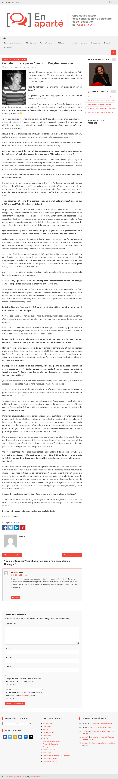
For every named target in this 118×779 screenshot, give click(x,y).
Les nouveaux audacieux (51, 741)
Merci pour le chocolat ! (51, 747)
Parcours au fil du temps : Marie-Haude (101, 97)
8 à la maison (47, 723)
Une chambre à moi (50, 758)
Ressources (95, 43)
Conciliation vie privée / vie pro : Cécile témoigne (98, 732)
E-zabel (45, 729)
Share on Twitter (10, 527)
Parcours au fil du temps (13, 43)
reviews (85, 731)
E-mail (9, 657)
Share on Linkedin (16, 527)
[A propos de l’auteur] (100, 74)
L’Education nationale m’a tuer (102, 723)
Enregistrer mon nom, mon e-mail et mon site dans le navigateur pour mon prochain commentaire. (23, 681)
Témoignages (31, 43)
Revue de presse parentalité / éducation (102, 108)
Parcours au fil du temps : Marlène (73, 555)
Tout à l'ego (47, 752)
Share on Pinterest (22, 527)
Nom (8, 648)
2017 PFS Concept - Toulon (13, 776)
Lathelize (46, 738)
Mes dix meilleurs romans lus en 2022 (101, 100)
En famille (73, 43)
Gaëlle (19, 67)
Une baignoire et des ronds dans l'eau (56, 755)
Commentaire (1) (31, 67)
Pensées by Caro (49, 749)
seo (83, 743)
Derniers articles (99, 91)
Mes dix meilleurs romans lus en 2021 (101, 112)
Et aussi (107, 43)
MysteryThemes (35, 776)
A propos (7, 47)
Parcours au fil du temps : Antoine (99, 727)
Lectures (84, 43)
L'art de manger (48, 732)
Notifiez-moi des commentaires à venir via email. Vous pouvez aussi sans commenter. (24, 695)
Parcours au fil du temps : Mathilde (99, 104)
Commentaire (11, 623)
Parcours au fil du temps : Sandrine (13, 555)
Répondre (15, 597)
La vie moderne (48, 735)
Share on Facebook (4, 527)
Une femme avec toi (50, 761)
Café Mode (47, 726)
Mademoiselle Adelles (51, 744)
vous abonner (25, 695)
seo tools (85, 737)
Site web (9, 666)
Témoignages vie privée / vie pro (14, 60)
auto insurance (17, 572)
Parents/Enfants (46, 43)
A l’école (61, 43)
